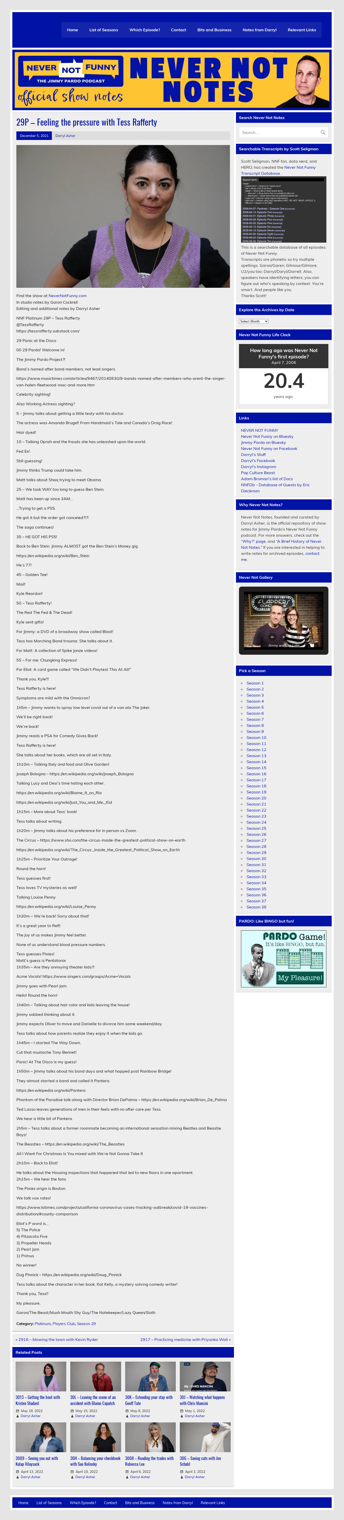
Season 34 (256, 882)
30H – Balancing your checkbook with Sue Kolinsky (95, 1461)
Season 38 (256, 906)
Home (72, 29)
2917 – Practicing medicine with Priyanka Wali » (185, 1339)
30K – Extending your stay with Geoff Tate (149, 1400)
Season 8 (255, 725)
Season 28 (256, 846)
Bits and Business (214, 29)
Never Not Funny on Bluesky (267, 436)
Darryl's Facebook (258, 460)
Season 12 (256, 749)
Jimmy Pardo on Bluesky (263, 442)
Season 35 (256, 888)
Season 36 (256, 894)
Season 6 (255, 713)
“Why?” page (253, 541)
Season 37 (256, 900)
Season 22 (256, 810)
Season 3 (255, 695)
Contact (178, 29)
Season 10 (256, 737)
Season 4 (255, 701)
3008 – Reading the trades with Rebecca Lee (149, 1461)
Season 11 (256, 743)
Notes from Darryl (260, 29)
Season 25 (256, 828)
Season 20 (256, 797)
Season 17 (256, 779)
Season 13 (256, 755)
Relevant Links (302, 29)
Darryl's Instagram (258, 466)
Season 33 (256, 876)
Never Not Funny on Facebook (269, 448)
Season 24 (256, 822)
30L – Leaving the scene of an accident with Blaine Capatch (93, 1400)
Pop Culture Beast (258, 472)
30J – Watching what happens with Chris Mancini (202, 1400)
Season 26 (256, 834)
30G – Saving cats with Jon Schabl (200, 1461)
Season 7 (255, 719)
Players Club (64, 1323)
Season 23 (256, 816)
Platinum (43, 1323)
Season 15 (256, 767)
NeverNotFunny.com (68, 295)
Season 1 (255, 682)
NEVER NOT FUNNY (259, 430)
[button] (272, 637)
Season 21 (256, 804)
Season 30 (256, 858)
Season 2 (255, 689)
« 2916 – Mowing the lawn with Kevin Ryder (57, 1339)
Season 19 (256, 791)
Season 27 (256, 840)
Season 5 (255, 707)
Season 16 (256, 773)
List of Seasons (103, 29)
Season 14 (256, 761)
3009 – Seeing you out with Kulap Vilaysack (37, 1461)
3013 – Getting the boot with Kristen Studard (38, 1400)
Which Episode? (144, 29)
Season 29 (86, 1323)
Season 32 (256, 870)
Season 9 (255, 731)
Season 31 (256, 864)
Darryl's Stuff (253, 454)
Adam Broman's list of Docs (267, 478)
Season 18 (256, 785)
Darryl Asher (65, 135)
